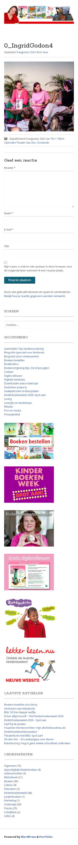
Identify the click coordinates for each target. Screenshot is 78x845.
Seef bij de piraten (15, 724)
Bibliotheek (10, 777)
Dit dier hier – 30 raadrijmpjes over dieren (29, 739)
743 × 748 (56, 138)
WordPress (28, 837)
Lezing (8, 399)
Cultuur (8, 785)
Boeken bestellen (14, 360)
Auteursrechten (13, 773)
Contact (8, 372)
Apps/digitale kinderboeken (20, 769)
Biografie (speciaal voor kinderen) (24, 352)
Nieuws (8, 406)
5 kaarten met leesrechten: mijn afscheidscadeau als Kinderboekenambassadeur (35, 729)
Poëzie (8, 808)
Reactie (9, 168)
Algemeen (10, 766)
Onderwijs (10, 804)
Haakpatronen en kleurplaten (21, 391)
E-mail (9, 229)
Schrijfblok (10, 812)
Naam (8, 213)
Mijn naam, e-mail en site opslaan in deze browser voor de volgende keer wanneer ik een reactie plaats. (38, 268)
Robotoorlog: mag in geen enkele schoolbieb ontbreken (37, 743)
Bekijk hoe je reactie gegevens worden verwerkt (34, 296)
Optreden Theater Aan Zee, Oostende (26, 142)
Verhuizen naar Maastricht (19, 708)
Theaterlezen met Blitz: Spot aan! (23, 735)
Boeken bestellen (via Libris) (20, 704)
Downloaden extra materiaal (21, 383)
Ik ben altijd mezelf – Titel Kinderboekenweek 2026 (33, 716)
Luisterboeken (12, 797)
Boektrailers (11, 364)
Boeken (8, 781)
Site (6, 246)
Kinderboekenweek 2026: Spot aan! (25, 395)
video (7, 816)
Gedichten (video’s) (15, 387)
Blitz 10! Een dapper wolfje (20, 712)
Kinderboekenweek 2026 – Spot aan (25, 720)
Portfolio (45, 837)
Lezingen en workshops (18, 403)
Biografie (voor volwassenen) (21, 356)
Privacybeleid (12, 414)
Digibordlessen (13, 376)
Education (10, 789)
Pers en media (12, 410)
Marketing (10, 800)
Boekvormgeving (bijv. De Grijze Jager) (26, 368)
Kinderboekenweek (15, 793)
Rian (45, 52)
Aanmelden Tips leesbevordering (23, 349)
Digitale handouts (14, 379)
